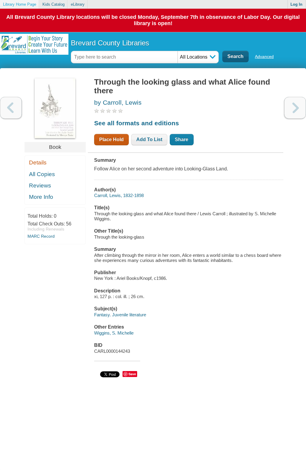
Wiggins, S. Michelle (114, 332)
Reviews (40, 185)
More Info (41, 197)
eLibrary (78, 4)
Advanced (264, 56)
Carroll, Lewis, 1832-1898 (119, 195)
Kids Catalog (53, 4)
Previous (11, 108)
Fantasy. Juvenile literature (120, 314)
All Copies (42, 174)
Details (38, 162)
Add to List (149, 139)
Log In (296, 4)
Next (295, 108)
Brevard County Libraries (110, 43)
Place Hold (111, 139)
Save (132, 374)
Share (181, 139)
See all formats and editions (136, 123)
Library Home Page (19, 4)
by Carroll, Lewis (118, 102)
